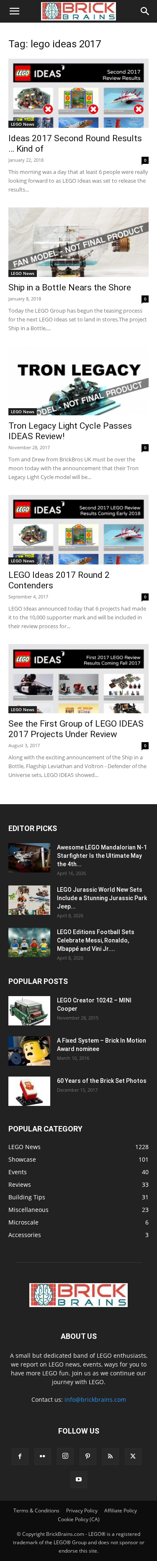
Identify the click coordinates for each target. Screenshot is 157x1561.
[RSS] (110, 1456)
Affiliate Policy (120, 1510)
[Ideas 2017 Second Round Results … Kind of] (78, 93)
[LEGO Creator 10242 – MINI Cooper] (29, 1010)
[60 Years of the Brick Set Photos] (29, 1091)
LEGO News (22, 124)
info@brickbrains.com (95, 1399)
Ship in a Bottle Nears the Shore (69, 287)
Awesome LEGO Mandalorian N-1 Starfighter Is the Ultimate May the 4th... (102, 855)
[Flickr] (42, 1456)
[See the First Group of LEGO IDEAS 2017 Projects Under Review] (78, 678)
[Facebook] (20, 1456)
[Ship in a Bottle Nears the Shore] (78, 242)
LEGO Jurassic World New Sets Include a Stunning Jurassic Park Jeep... (102, 898)
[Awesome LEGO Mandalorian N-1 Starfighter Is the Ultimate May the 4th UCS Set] (29, 857)
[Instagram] (65, 1456)
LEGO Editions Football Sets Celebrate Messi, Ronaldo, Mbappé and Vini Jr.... (95, 940)
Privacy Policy (82, 1510)
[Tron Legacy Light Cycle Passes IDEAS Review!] (78, 380)
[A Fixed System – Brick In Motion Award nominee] (29, 1051)
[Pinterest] (88, 1456)
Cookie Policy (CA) (79, 1519)
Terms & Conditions (36, 1510)
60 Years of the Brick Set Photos (102, 1080)
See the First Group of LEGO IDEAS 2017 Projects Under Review (76, 729)
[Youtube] (78, 1479)
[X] (133, 1456)
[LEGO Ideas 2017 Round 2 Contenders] (78, 529)
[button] (14, 11)
